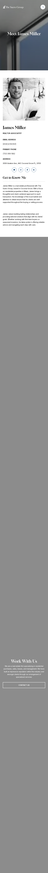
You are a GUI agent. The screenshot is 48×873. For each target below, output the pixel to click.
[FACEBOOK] (27, 169)
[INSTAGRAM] (20, 169)
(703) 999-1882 (9, 154)
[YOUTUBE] (14, 169)
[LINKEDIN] (33, 169)
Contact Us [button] (24, 685)
